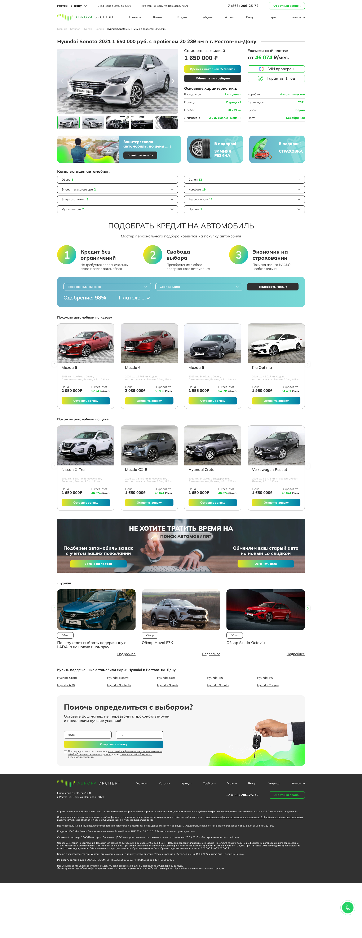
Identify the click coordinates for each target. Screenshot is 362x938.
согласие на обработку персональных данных (92, 819)
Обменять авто (266, 564)
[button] (173, 81)
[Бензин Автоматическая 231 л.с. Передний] (85, 343)
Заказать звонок (140, 155)
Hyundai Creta (202, 470)
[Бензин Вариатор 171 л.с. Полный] (85, 445)
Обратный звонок (286, 6)
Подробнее (126, 654)
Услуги (229, 17)
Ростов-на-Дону (69, 5)
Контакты (298, 17)
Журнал (273, 17)
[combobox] (107, 286)
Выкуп (250, 17)
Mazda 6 (69, 367)
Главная (135, 17)
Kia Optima (262, 367)
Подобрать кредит (273, 287)
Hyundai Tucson (268, 685)
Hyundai (88, 28)
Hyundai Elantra (117, 677)
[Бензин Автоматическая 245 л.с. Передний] (276, 343)
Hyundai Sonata (218, 685)
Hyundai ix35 (66, 685)
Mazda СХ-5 (136, 470)
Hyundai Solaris (167, 685)
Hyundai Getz (166, 677)
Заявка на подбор (98, 564)
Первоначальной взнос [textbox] (84, 287)
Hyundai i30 (215, 677)
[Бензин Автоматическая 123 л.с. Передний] (212, 445)
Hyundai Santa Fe (119, 685)
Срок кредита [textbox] (170, 287)
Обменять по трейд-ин (213, 78)
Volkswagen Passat (269, 470)
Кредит (182, 17)
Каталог (159, 17)
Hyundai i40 (265, 677)
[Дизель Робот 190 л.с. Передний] (276, 445)
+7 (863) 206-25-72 (242, 6)
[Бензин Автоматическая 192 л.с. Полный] (149, 445)
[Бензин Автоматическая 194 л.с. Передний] (212, 343)
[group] (117, 81)
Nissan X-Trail (74, 470)
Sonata (100, 28)
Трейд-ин (205, 17)
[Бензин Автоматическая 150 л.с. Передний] (149, 343)
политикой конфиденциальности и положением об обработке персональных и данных (115, 752)
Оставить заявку (85, 401)
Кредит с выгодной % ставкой (212, 69)
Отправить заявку (113, 744)
